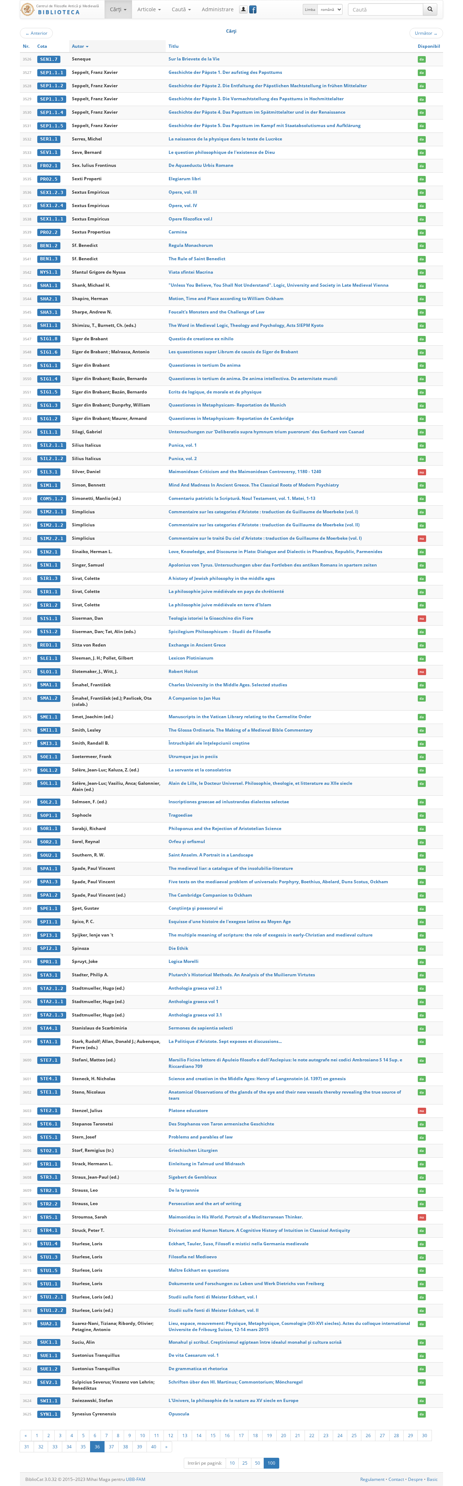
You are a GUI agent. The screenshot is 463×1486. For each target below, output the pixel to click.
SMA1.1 (49, 684)
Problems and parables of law (201, 1137)
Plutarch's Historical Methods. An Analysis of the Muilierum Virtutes (242, 975)
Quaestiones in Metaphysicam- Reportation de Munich (227, 405)
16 (227, 1435)
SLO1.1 (49, 671)
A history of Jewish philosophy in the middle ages (222, 578)
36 (97, 1446)
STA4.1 (49, 1028)
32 (40, 1446)
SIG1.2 (49, 418)
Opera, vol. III (183, 192)
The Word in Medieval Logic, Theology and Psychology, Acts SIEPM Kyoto (246, 325)
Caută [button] (179, 9)
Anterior (36, 33)
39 (139, 1446)
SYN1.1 (49, 1414)
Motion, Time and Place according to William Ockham (226, 298)
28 (396, 1435)
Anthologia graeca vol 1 (193, 1001)
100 (271, 1463)
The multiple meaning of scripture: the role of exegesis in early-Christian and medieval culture (271, 935)
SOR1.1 (49, 828)
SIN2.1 (49, 552)
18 (255, 1435)
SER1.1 (49, 139)
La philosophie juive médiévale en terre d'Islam (220, 605)
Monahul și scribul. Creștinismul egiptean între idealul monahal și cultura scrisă (255, 1342)
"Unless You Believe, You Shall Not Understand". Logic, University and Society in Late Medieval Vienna (278, 285)
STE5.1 (49, 1137)
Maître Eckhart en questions (199, 1270)
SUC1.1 (49, 1342)
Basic (432, 1479)
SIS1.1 (49, 618)
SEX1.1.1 (51, 219)
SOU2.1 (49, 855)
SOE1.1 (49, 756)
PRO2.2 (49, 232)
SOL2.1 (49, 802)
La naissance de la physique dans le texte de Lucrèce (225, 139)
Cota (42, 46)
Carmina (178, 232)
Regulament (372, 1479)
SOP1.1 (49, 815)
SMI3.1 (49, 743)
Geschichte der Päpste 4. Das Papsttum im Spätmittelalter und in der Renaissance (257, 112)
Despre (415, 1479)
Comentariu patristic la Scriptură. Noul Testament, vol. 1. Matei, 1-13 (242, 498)
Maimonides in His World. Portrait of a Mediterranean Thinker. (236, 1217)
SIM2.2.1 (51, 538)
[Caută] (430, 9)
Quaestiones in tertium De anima (205, 365)
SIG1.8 (49, 338)
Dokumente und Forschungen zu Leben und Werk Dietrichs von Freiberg (246, 1283)
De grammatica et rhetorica (198, 1368)
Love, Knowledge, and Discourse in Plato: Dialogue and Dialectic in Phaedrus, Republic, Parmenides (275, 551)
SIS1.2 (49, 631)
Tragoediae (180, 815)
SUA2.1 (49, 1323)
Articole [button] (147, 9)
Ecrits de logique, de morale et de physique (215, 392)
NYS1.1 (49, 272)
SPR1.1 (49, 961)
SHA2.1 (49, 299)
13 (184, 1435)
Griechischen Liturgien (193, 1150)
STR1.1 (49, 1164)
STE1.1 (49, 1092)
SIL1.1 (49, 432)
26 (368, 1435)
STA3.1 (49, 975)
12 (170, 1435)
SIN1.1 (49, 565)
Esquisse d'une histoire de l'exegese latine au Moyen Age (230, 921)
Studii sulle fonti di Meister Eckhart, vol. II (214, 1310)
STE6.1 (49, 1124)
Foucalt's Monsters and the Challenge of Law (216, 312)
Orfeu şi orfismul (187, 841)
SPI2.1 (49, 948)
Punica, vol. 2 (183, 458)
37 (111, 1446)
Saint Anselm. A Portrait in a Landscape (211, 855)
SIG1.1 (49, 365)
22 (311, 1435)
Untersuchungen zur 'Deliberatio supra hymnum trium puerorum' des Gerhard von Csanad (266, 432)
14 (198, 1435)
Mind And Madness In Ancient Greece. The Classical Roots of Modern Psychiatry (254, 485)
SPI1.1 (49, 922)
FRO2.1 (49, 165)
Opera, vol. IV (183, 205)
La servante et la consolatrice (200, 770)
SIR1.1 (49, 591)
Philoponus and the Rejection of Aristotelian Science (225, 828)
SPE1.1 (49, 908)
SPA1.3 (49, 881)
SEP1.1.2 (51, 85)
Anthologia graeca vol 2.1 (195, 988)
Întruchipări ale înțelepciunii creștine (209, 743)
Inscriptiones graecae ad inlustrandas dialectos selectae (229, 802)
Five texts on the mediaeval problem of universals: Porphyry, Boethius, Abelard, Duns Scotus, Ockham (278, 882)
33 (55, 1446)
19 (269, 1435)
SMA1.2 (49, 698)
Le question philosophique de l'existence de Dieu (222, 152)
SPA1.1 (49, 868)
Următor (426, 33)
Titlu (174, 46)
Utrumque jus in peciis (193, 756)
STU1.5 (49, 1270)
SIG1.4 (49, 379)
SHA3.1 (49, 312)
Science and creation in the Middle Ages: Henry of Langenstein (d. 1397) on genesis (257, 1078)
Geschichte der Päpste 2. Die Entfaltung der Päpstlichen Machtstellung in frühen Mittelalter (268, 86)
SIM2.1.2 (51, 525)
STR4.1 (49, 1230)
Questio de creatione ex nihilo (201, 339)
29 (410, 1435)
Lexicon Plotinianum (191, 658)
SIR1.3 (49, 578)
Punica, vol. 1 (183, 445)
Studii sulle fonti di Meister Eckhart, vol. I (213, 1297)
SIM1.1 (49, 485)
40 (153, 1446)
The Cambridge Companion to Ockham (210, 895)
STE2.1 (49, 1110)
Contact (396, 1479)
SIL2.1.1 (51, 445)
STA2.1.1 (51, 1001)
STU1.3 (49, 1257)
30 (424, 1435)
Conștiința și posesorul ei (196, 908)
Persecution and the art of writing (205, 1203)
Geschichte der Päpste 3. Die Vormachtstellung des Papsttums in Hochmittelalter (256, 99)
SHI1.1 (49, 325)
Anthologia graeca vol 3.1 (195, 1015)
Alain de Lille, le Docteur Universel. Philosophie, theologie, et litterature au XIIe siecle (260, 783)
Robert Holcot (183, 671)
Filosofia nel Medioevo (193, 1257)
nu (422, 472)
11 (156, 1435)
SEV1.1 (49, 152)
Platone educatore (188, 1110)
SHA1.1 (49, 285)
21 (297, 1435)
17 (241, 1435)
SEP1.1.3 (51, 99)
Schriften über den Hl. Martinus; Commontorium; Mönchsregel (236, 1382)
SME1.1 (49, 717)
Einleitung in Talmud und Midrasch (207, 1164)
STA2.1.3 (51, 1015)
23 (325, 1435)
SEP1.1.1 (51, 72)
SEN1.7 (49, 59)
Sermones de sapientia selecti (201, 1028)
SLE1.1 (49, 658)
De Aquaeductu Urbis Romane (201, 165)
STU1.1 (49, 1284)
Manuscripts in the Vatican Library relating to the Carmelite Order (240, 716)
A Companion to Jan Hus (194, 698)
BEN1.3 (49, 258)
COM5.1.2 (51, 498)
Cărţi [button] (116, 9)
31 (26, 1446)
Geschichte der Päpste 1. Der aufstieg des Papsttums (225, 72)
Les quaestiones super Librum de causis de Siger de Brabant (233, 352)
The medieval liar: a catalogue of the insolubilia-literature (231, 868)
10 (142, 1435)
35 (83, 1446)
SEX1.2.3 (51, 192)
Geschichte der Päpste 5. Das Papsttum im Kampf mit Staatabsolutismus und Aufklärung (265, 125)
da (422, 59)
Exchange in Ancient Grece (197, 645)
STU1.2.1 (51, 1297)
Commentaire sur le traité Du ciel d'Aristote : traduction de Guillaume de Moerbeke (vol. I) (265, 538)
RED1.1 (49, 645)
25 (354, 1435)
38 (125, 1446)
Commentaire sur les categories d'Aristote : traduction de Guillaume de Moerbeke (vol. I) (263, 512)
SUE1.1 (49, 1355)
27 (382, 1435)
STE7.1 (49, 1060)
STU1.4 (49, 1243)
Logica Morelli (184, 961)
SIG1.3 (49, 405)
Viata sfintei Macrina (191, 272)
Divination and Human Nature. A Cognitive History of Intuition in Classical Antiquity (259, 1230)
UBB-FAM (135, 1479)
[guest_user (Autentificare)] (243, 9)
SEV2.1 (49, 1382)
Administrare (218, 9)
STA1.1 (49, 1041)
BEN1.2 (49, 245)
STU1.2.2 (51, 1310)
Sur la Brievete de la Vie (194, 59)
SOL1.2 (49, 770)
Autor (78, 46)
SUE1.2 (49, 1369)
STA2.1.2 (51, 988)
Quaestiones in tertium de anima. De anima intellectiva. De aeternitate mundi (253, 378)
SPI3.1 (49, 935)
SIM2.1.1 (51, 511)
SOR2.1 (49, 842)
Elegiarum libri (185, 179)
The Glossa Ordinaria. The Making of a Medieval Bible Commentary (241, 730)
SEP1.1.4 (51, 112)
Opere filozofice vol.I (190, 219)
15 (213, 1435)
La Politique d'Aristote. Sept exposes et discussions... (225, 1041)
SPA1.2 (49, 895)
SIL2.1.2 (51, 458)
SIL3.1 (49, 472)
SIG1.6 (49, 352)
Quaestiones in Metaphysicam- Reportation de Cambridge (231, 418)
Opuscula (179, 1414)
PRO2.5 (49, 179)
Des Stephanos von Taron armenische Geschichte (221, 1124)
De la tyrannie (184, 1190)
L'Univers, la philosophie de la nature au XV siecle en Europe (233, 1400)
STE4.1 (49, 1078)
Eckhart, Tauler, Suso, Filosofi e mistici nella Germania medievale (239, 1244)
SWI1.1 (49, 1400)
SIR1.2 (49, 605)
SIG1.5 (49, 392)
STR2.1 (49, 1190)
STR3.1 (49, 1177)
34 (69, 1446)
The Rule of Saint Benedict (197, 259)
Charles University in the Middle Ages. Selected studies (228, 685)
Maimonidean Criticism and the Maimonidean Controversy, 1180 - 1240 (245, 471)
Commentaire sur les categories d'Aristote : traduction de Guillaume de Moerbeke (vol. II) (264, 525)
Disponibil (429, 46)
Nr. (26, 46)
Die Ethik (178, 948)
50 (257, 1463)
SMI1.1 (49, 730)
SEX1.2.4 (51, 205)
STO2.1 (49, 1150)
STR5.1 (49, 1217)
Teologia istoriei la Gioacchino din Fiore (211, 618)
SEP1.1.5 (51, 126)
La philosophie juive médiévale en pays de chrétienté (226, 591)
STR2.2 (49, 1204)
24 (340, 1435)
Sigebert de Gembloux (193, 1177)
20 (283, 1435)
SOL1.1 (49, 783)
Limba (310, 9)
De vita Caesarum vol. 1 (194, 1355)
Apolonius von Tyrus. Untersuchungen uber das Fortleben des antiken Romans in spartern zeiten (273, 565)
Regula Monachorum (191, 245)
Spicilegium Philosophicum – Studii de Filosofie (220, 631)
